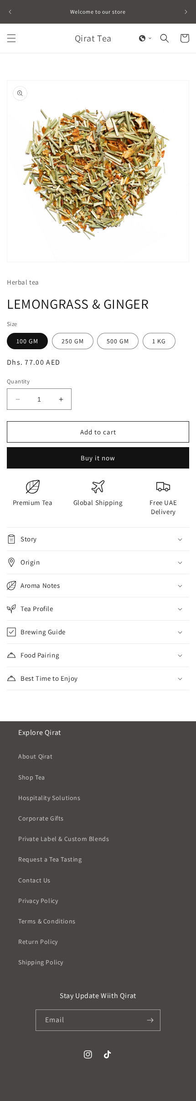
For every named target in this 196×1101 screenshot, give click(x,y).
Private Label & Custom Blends (63, 839)
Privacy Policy (38, 901)
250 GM (73, 341)
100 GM (27, 341)
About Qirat (35, 756)
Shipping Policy (40, 962)
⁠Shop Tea (31, 777)
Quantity (18, 381)
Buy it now (98, 458)
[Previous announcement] (10, 12)
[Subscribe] (150, 1020)
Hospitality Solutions (49, 798)
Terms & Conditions (47, 921)
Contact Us (34, 880)
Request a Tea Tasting (50, 859)
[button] (11, 38)
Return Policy (38, 942)
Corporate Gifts (41, 818)
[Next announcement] (186, 12)
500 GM (118, 341)
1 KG (159, 341)
